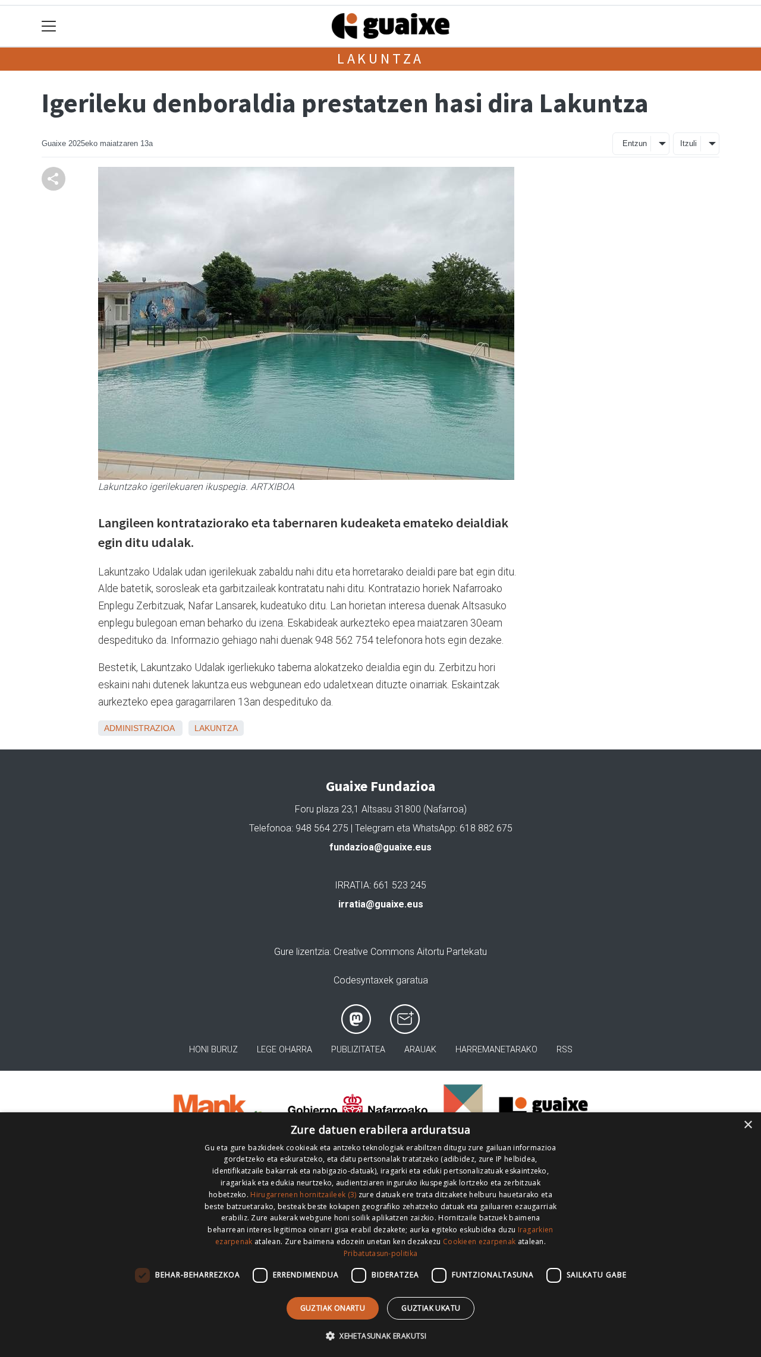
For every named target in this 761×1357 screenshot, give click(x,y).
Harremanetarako (496, 1050)
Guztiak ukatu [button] (430, 1308)
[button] (380, 1335)
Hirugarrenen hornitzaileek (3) (303, 1195)
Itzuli (688, 143)
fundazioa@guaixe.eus (380, 847)
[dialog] (380, 1234)
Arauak (420, 1050)
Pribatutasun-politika (380, 1253)
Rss (564, 1050)
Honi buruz (213, 1050)
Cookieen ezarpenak (479, 1241)
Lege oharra (284, 1050)
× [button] (747, 1125)
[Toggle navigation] (49, 26)
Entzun (634, 143)
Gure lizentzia (301, 951)
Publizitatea (358, 1050)
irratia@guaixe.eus (380, 904)
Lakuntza (380, 58)
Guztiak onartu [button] (333, 1308)
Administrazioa (139, 728)
